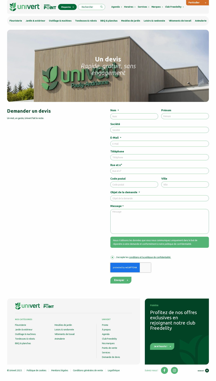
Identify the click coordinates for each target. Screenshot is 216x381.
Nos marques (108, 343)
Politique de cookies (36, 370)
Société (115, 123)
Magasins (66, 7)
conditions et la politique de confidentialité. (150, 257)
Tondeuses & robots (86, 20)
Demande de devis (111, 357)
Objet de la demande (125, 192)
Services (142, 7)
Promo (105, 325)
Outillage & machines (60, 20)
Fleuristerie (15, 20)
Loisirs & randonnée (154, 20)
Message (117, 205)
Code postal (118, 178)
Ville (164, 178)
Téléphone (117, 151)
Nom (114, 110)
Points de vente (109, 348)
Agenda (115, 7)
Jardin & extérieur (35, 20)
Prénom (166, 110)
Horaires (128, 7)
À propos (106, 329)
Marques (156, 7)
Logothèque (114, 370)
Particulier (194, 2)
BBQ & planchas (108, 20)
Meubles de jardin (130, 20)
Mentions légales (59, 370)
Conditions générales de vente (88, 370)
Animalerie (201, 20)
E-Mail (115, 137)
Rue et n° (116, 164)
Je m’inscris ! (160, 346)
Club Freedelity (173, 7)
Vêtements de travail (180, 20)
